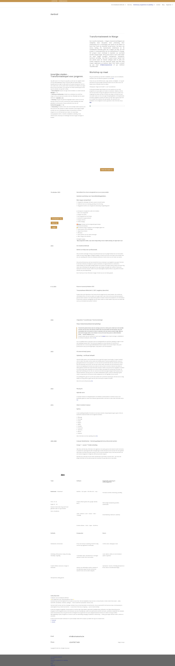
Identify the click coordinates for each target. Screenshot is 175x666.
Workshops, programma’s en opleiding (143, 4)
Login (54, 227)
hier (90, 102)
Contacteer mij (57, 219)
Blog (163, 4)
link (113, 78)
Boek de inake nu (107, 170)
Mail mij (54, 223)
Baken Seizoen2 (72, 655)
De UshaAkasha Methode (117, 4)
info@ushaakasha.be (106, 65)
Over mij (129, 4)
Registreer (168, 4)
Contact (158, 4)
